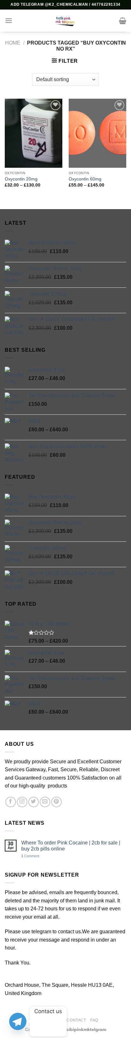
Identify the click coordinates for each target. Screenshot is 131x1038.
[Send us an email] (45, 802)
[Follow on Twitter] (33, 802)
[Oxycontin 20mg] (33, 133)
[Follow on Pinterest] (56, 802)
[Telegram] (17, 1021)
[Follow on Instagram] (22, 802)
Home (12, 43)
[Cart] (122, 21)
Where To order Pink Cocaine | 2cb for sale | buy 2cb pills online (70, 845)
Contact (76, 1020)
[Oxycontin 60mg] (97, 133)
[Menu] (8, 20)
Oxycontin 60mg (85, 179)
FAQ (94, 1020)
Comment (30, 856)
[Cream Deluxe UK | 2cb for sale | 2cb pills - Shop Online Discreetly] (65, 21)
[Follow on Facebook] (10, 802)
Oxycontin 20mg (21, 179)
